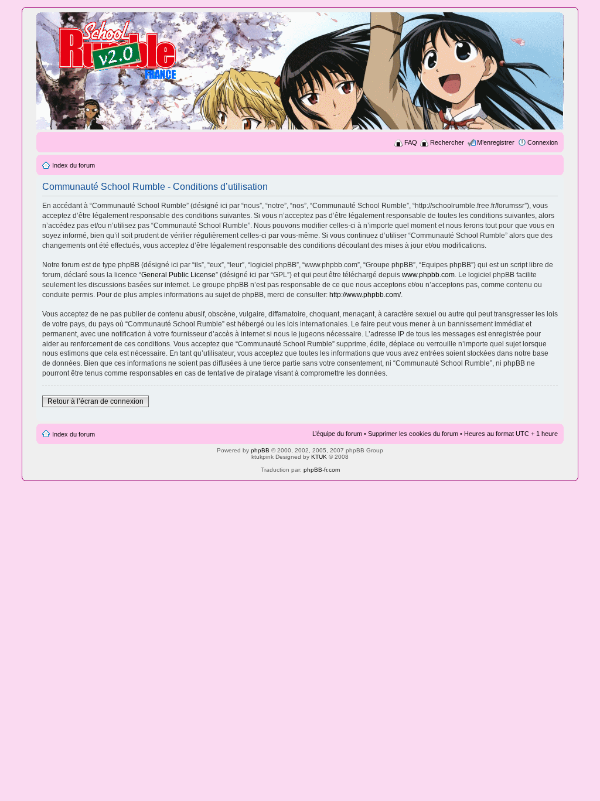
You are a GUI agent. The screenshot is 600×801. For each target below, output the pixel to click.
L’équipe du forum (337, 433)
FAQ (410, 142)
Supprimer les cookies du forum (413, 433)
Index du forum (73, 165)
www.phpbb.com (428, 275)
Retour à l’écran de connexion (95, 401)
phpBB (260, 450)
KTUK (319, 457)
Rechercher (447, 142)
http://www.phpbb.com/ (365, 295)
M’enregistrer (495, 142)
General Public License (178, 275)
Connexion (542, 142)
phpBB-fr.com (322, 469)
